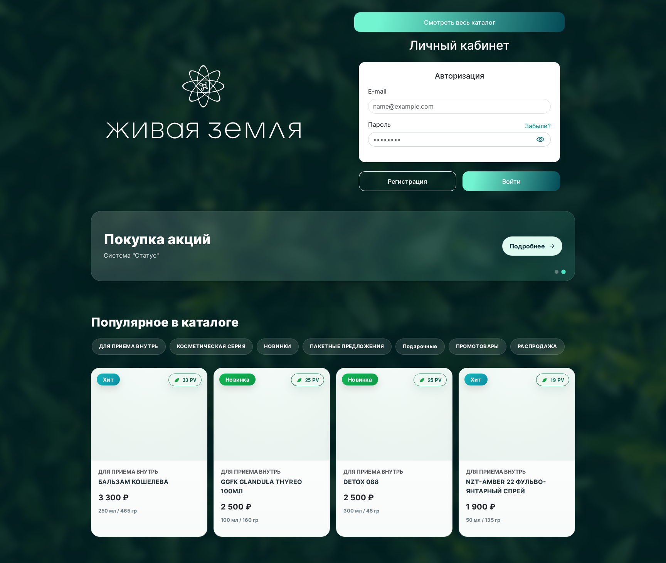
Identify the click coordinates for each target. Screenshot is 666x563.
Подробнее (527, 246)
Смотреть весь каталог (459, 22)
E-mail (377, 91)
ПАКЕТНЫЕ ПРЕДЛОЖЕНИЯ (347, 346)
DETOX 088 (361, 482)
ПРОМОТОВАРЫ (477, 346)
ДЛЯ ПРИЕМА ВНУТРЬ (128, 346)
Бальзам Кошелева (133, 482)
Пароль (379, 124)
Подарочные (420, 346)
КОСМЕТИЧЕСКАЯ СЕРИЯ (211, 346)
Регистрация (407, 181)
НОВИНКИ (277, 346)
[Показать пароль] (540, 139)
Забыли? (538, 126)
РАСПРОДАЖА (537, 346)
